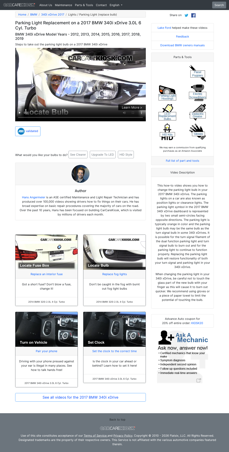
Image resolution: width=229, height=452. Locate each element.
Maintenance (63, 5)
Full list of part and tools (182, 160)
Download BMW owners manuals (182, 45)
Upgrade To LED (102, 154)
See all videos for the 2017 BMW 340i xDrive (80, 397)
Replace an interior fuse (47, 274)
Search (219, 5)
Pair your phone (46, 351)
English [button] (115, 5)
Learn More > (132, 107)
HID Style (126, 154)
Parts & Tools (84, 5)
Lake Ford (164, 27)
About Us (45, 5)
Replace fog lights (114, 274)
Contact (101, 5)
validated (31, 131)
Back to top (117, 419)
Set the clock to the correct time (114, 351)
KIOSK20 (197, 323)
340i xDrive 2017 (52, 14)
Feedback (182, 36)
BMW (33, 14)
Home (22, 14)
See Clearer (78, 154)
